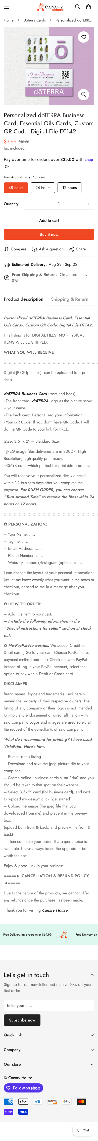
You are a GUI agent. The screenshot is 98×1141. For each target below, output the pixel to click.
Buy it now (49, 234)
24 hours (42, 186)
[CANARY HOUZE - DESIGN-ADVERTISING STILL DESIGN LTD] (49, 7)
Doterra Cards (34, 20)
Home (9, 20)
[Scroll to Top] (89, 1114)
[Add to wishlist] (83, 37)
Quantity (11, 204)
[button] (88, 7)
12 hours (69, 186)
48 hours (16, 186)
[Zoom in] (83, 94)
